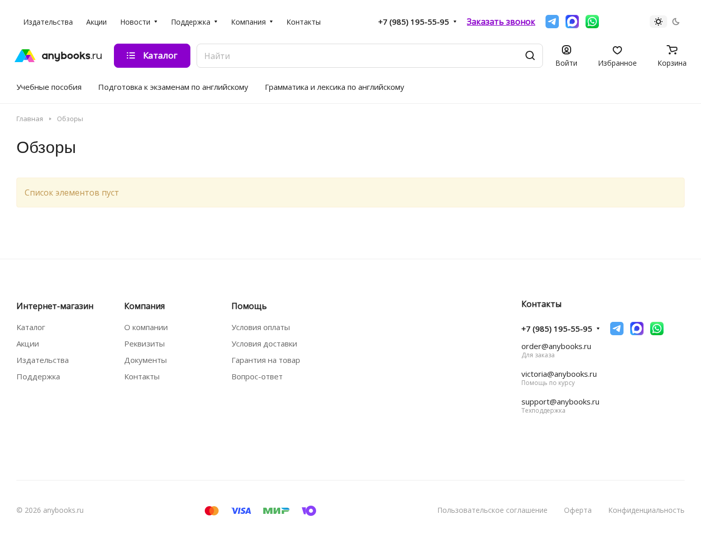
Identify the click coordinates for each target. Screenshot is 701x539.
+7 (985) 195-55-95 (413, 21)
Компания (144, 306)
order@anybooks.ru (556, 346)
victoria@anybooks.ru (559, 374)
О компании (146, 327)
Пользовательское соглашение (492, 510)
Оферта (578, 510)
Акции (27, 343)
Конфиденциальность (646, 510)
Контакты (142, 376)
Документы (145, 360)
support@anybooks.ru (560, 401)
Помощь (249, 306)
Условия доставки (264, 343)
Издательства (42, 360)
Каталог (30, 327)
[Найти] (530, 56)
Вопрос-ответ (257, 376)
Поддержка (38, 376)
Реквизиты (144, 343)
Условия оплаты (260, 327)
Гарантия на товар (265, 360)
